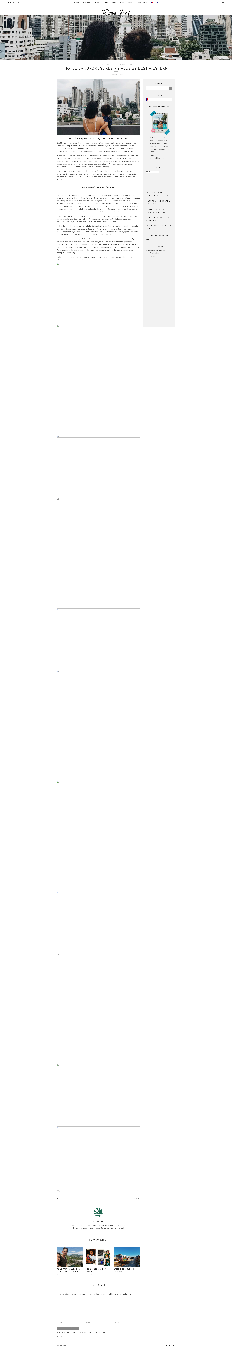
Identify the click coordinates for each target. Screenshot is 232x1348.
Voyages (97, 2)
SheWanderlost (142, 2)
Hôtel (107, 2)
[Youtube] (13, 2)
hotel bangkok (76, 1199)
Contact (131, 2)
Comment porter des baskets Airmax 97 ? (157, 210)
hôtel (68, 1199)
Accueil (76, 2)
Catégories (86, 2)
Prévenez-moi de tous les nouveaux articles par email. (80, 1337)
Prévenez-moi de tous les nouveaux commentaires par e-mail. (82, 1332)
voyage (84, 1199)
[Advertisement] (159, 291)
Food (114, 2)
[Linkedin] (15, 2)
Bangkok (107, 64)
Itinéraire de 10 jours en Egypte (157, 219)
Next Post (64, 1190)
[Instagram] (18, 2)
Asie (100, 64)
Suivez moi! (150, 257)
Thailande (122, 64)
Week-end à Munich (124, 1269)
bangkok (62, 1199)
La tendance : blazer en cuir (159, 227)
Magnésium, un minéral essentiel (158, 202)
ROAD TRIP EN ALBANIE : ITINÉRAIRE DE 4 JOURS (157, 194)
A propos (122, 2)
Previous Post (131, 1190)
